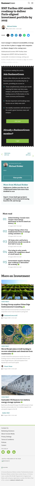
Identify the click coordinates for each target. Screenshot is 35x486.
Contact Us (4, 428)
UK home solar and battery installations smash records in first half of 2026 (19, 242)
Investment (5, 302)
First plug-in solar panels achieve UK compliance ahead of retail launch (19, 252)
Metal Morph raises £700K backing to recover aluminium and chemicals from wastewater (17, 351)
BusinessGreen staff (10, 315)
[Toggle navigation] (32, 3)
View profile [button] (17, 178)
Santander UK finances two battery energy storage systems (15, 401)
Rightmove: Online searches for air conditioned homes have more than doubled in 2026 (16, 189)
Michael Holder (12, 26)
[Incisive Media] (4, 467)
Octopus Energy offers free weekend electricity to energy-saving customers (19, 232)
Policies (3, 442)
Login (17, 141)
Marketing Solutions (7, 431)
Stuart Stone (8, 366)
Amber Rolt (6, 413)
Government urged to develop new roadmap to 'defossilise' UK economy (19, 262)
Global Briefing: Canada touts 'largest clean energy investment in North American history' (19, 220)
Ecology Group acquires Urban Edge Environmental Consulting (15, 305)
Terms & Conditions (7, 439)
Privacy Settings (6, 437)
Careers (3, 445)
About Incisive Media (8, 434)
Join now (17, 121)
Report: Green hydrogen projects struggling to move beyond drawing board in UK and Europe (16, 199)
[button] (29, 3)
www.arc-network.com (16, 480)
